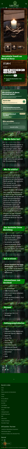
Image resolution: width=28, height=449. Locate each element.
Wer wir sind (4, 401)
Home (2, 387)
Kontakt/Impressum (5, 414)
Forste (2, 396)
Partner (2, 394)
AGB (2, 416)
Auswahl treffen (14, 127)
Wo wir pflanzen (4, 398)
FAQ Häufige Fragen (5, 407)
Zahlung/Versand (5, 412)
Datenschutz (4, 418)
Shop (2, 390)
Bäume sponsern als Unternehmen (8, 392)
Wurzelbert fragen (5, 423)
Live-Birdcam (4, 405)
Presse (2, 409)
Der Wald (3, 403)
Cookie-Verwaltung (5, 420)
